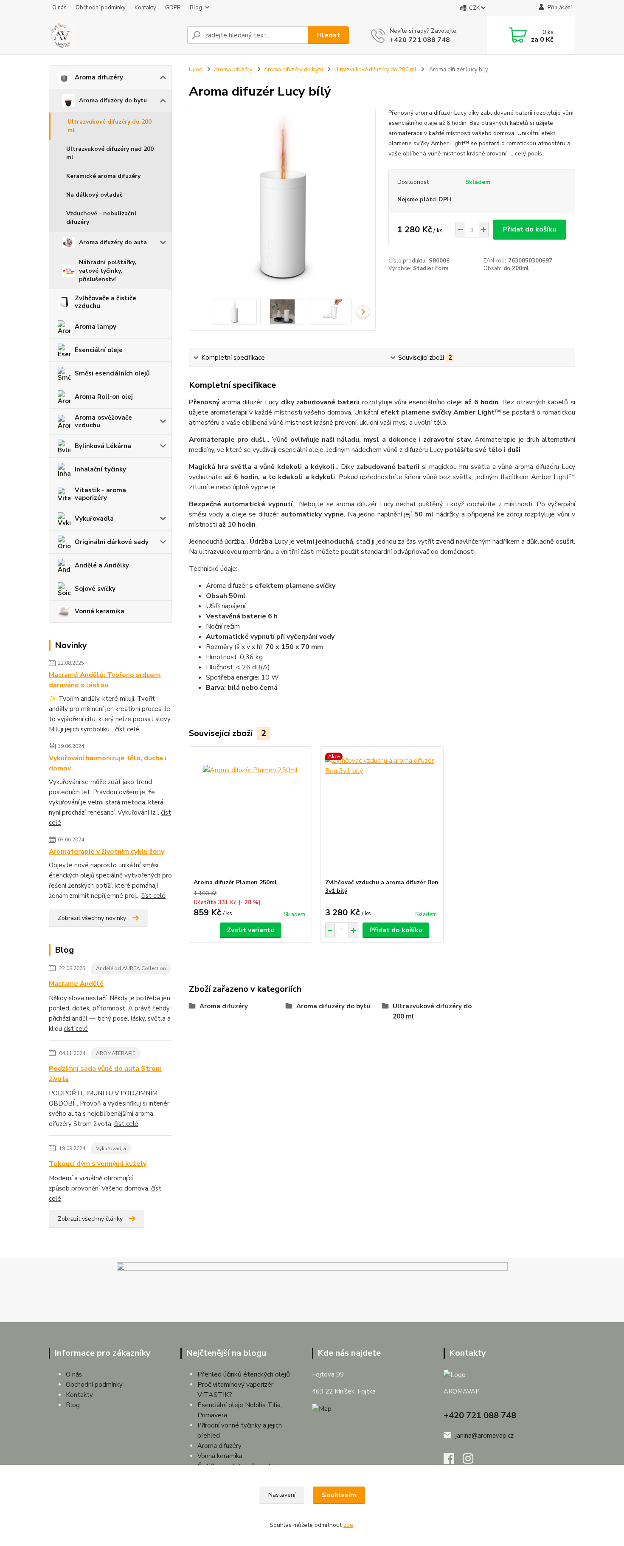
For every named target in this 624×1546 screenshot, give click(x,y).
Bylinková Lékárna (103, 446)
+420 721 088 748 (420, 40)
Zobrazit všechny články (90, 1219)
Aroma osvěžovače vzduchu (103, 421)
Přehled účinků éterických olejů (243, 1374)
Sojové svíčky (95, 588)
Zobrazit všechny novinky (92, 918)
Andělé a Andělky (102, 565)
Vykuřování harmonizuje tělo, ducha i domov (107, 763)
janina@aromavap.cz (484, 1435)
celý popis (528, 154)
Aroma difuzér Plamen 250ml (235, 882)
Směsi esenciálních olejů (112, 373)
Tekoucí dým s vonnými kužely (97, 1163)
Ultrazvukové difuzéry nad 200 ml (110, 153)
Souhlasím (339, 1495)
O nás (59, 7)
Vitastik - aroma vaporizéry (100, 494)
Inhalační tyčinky (100, 469)
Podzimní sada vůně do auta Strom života (105, 1073)
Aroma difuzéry (99, 77)
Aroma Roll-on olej (104, 396)
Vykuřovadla (94, 518)
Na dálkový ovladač (94, 195)
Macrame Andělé (76, 983)
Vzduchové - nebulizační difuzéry (101, 217)
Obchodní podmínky (101, 7)
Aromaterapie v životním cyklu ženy (106, 851)
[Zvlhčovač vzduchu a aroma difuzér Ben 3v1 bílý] (382, 812)
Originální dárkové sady (112, 542)
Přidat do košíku (529, 229)
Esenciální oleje (99, 350)
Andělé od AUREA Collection (131, 968)
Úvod (195, 69)
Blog (196, 7)
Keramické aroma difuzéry (103, 176)
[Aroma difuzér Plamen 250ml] (250, 812)
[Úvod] (114, 35)
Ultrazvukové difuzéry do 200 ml (109, 126)
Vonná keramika (99, 611)
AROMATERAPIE (115, 1053)
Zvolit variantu (250, 930)
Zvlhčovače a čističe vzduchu (105, 302)
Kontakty (145, 7)
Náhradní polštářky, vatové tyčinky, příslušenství (107, 270)
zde (348, 1525)
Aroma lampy (95, 326)
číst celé (127, 729)
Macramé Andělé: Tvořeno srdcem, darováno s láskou (105, 680)
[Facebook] (453, 1461)
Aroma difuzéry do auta (113, 242)
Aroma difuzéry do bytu (113, 100)
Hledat (328, 35)
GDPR (173, 7)
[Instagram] (472, 1461)
